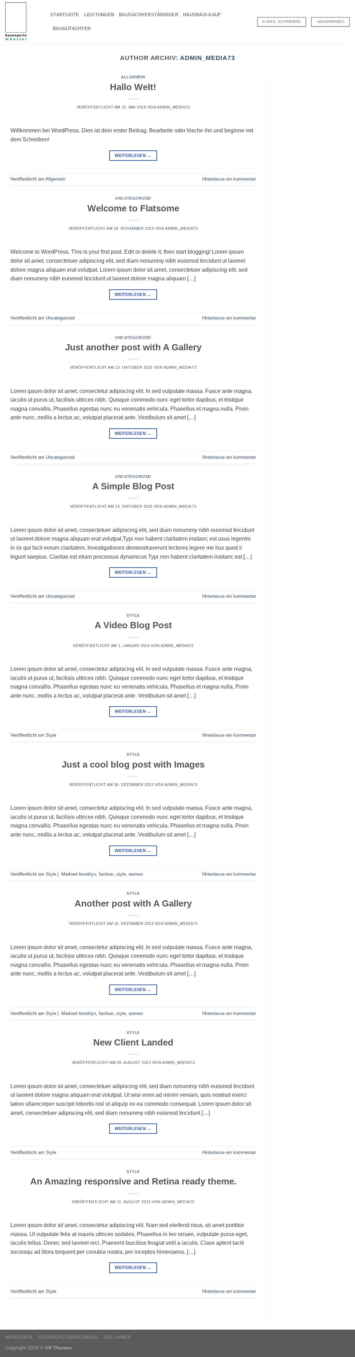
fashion (106, 874)
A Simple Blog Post (133, 486)
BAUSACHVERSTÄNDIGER (148, 14)
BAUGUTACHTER (71, 28)
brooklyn (87, 874)
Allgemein (133, 77)
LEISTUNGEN (99, 14)
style (121, 874)
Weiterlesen (133, 155)
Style (133, 615)
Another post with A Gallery (133, 903)
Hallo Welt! (133, 87)
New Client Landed (133, 1042)
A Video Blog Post (133, 625)
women (136, 874)
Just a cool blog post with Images (133, 764)
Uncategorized (133, 198)
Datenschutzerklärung (67, 1337)
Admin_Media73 (207, 57)
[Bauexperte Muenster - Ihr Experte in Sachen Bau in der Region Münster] (22, 22)
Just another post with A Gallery (133, 347)
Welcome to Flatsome (133, 208)
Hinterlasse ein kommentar (229, 179)
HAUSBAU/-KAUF (202, 14)
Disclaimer (117, 1337)
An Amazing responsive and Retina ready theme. (133, 1181)
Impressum (19, 1337)
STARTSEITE (64, 14)
